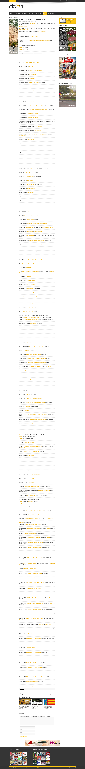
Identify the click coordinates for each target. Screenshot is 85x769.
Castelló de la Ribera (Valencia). (33, 101)
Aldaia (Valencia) (30, 180)
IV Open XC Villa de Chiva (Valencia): (31, 518)
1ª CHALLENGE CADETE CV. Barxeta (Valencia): (30, 459)
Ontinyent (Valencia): (30, 219)
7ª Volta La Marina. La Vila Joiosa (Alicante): (35, 542)
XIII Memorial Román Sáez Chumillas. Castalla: (31, 317)
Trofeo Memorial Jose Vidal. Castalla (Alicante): (31, 451)
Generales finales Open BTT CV (47, 296)
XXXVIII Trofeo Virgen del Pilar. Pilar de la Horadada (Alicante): (38, 40)
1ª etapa (20, 49)
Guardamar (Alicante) (31, 307)
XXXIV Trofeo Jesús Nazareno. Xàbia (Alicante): (34, 374)
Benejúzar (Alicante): (29, 227)
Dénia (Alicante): (29, 200)
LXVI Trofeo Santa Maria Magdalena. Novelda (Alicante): (36, 159)
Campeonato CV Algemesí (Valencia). (33, 478)
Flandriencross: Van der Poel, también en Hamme (46, 694)
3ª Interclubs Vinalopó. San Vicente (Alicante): (35, 603)
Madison (46, 624)
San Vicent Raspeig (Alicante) (32, 255)
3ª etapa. (20, 434)
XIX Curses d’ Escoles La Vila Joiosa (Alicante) (35, 386)
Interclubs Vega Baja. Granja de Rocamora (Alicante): (35, 402)
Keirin (43, 624)
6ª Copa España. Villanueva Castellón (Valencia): (37, 419)
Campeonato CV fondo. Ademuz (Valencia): (37, 240)
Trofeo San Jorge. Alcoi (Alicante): (35, 366)
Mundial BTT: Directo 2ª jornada (21, 0)
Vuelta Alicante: (33, 323)
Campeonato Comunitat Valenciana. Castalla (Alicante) (37, 223)
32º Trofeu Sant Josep (31, 495)
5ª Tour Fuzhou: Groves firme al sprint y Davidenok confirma (29, 694)
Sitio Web (21, 732)
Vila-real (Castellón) (32, 74)
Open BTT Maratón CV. (28, 414)
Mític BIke (27, 410)
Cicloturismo (38, 13)
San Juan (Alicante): (30, 288)
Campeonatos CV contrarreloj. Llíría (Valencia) (30, 263)
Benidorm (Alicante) (34, 36)
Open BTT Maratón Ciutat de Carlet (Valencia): (30, 271)
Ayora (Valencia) (31, 482)
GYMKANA (40, 126)
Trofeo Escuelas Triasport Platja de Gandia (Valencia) (36, 362)
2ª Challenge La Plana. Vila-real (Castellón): (34, 667)
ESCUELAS (38, 474)
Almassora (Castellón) (31, 280)
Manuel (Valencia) (30, 231)
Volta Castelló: (32, 248)
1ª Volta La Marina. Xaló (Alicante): (32, 662)
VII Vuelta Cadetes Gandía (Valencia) (29, 533)
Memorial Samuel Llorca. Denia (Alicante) (33, 354)
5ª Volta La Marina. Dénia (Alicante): (34, 597)
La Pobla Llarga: (30, 235)
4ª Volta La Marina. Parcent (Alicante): (33, 613)
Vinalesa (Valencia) (30, 379)
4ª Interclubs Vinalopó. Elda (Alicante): (34, 577)
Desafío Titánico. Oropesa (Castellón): (35, 303)
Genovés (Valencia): (30, 327)
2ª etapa (20, 47)
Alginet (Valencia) (31, 139)
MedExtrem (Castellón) (29, 442)
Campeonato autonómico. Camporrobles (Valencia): (36, 105)
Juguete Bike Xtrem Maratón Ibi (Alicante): (31, 370)
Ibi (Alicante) (29, 276)
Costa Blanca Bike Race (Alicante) (32, 633)
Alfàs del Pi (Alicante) (31, 188)
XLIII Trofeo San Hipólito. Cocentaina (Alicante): (36, 147)
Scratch (50, 624)
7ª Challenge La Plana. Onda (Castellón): (34, 609)
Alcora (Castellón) (30, 192)
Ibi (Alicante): (28, 394)
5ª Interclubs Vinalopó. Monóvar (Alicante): (34, 573)
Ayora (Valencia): (30, 176)
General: (52, 603)
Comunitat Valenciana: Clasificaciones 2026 (48, 707)
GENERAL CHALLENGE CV (29, 375)
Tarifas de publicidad (40, 767)
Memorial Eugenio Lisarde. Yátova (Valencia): (34, 143)
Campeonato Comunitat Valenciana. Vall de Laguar (33, 215)
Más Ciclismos (51, 13)
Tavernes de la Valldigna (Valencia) (35, 70)
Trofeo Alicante (30, 342)
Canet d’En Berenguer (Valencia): (32, 681)
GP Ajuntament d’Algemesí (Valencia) (36, 346)
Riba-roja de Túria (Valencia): (34, 82)
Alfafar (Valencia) (30, 390)
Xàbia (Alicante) (31, 90)
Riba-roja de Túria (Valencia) (33, 117)
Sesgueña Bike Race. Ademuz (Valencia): (40, 414)
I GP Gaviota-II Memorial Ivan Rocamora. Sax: (31, 319)
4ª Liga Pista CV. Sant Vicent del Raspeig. (33, 588)
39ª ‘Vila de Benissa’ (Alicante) (33, 514)
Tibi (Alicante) (27, 350)
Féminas (44, 13)
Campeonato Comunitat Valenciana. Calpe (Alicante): (36, 358)
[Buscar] (75, 1)
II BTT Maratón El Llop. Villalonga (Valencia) (33, 62)
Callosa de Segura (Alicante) (33, 113)
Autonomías (24, 13)
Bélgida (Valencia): (33, 168)
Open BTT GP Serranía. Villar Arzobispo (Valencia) (32, 296)
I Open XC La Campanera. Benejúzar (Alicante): (33, 446)
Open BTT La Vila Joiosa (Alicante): (29, 563)
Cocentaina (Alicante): (36, 470)
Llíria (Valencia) (30, 423)
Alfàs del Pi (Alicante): (31, 184)
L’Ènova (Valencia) (30, 463)
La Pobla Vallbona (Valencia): (31, 207)
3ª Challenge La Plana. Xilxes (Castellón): (33, 652)
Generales (37, 307)
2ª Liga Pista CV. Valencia (30, 647)
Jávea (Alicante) (29, 267)
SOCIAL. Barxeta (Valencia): (28, 311)
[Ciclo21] (16, 9)
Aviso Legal (27, 767)
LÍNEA (36, 126)
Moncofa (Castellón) (32, 66)
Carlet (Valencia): (32, 86)
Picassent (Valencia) (31, 284)
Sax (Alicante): (28, 406)
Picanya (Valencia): (32, 196)
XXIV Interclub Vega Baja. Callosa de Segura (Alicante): (36, 134)
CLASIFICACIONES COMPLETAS (44, 490)
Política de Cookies (33, 767)
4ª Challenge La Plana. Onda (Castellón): (33, 638)
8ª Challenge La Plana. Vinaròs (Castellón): (35, 582)
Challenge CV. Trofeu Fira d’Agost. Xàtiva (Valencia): (39, 109)
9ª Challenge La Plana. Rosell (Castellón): (35, 557)
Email (21, 729)
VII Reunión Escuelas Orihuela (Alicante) (34, 398)
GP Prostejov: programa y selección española (24, 707)
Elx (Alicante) (29, 211)
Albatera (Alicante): (29, 172)
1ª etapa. (20, 438)
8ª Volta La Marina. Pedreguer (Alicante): (33, 524)
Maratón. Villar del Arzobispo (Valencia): (32, 486)
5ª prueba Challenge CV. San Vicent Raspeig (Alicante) (34, 259)
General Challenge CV (38, 231)
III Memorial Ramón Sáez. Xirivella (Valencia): (34, 427)
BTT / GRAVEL (31, 13)
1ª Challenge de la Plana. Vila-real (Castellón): (34, 676)
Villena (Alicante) (32, 78)
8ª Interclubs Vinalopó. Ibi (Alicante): (33, 528)
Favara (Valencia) (30, 152)
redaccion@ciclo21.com (42, 31)
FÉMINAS (34, 474)
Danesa (40, 624)
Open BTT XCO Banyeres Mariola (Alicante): (34, 618)
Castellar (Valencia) (30, 331)
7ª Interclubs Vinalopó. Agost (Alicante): (33, 537)
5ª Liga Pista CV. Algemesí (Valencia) (30, 568)
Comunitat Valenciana (24, 21)
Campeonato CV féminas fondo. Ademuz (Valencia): (36, 244)
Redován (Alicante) (30, 455)
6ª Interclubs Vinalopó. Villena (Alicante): (34, 547)
